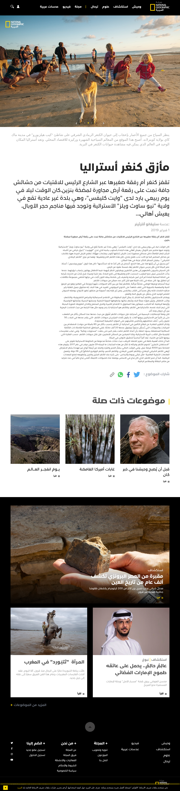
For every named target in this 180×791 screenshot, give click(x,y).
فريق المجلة (69, 755)
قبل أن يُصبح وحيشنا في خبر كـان (146, 472)
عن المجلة (71, 750)
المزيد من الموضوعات (30, 705)
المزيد (19, 788)
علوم (105, 6)
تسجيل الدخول (37, 755)
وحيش (136, 6)
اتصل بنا (103, 760)
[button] (95, 123)
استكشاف (120, 6)
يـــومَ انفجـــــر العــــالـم (43, 469)
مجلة (78, 6)
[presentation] (104, 123)
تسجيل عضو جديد (35, 750)
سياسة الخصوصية (66, 771)
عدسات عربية (49, 6)
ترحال (94, 6)
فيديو (67, 6)
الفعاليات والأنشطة (65, 760)
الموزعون (103, 755)
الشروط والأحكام (67, 765)
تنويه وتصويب (100, 750)
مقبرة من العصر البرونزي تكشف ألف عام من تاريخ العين (127, 579)
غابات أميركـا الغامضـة (97, 469)
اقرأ (164, 481)
